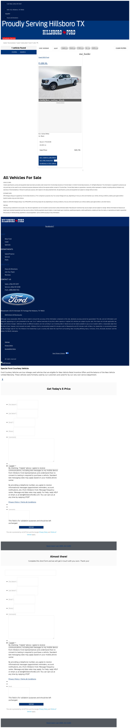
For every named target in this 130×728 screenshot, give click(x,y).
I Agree (14, 466)
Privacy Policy (43, 532)
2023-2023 (24, 43)
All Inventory (12, 43)
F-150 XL (43, 63)
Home (5, 43)
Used (18, 43)
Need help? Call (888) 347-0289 (58, 546)
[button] (9, 38)
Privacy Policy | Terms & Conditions (22, 502)
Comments (12, 509)
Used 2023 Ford (44, 57)
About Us (5, 264)
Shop (3, 234)
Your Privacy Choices (59, 353)
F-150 (34, 43)
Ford (30, 43)
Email (10, 686)
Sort (56, 48)
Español (7, 14)
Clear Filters (121, 48)
